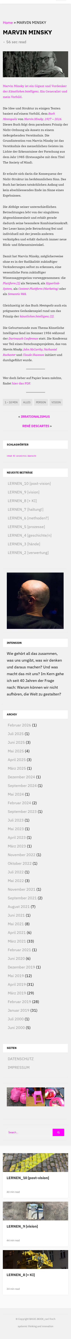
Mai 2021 (16, 923)
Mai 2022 (16, 880)
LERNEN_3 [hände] (24, 543)
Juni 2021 (16, 915)
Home (8, 22)
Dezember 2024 (21, 776)
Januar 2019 (18, 1010)
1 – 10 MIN (11, 402)
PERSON (41, 402)
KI (14, 456)
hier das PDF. (21, 383)
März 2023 (17, 846)
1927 (47, 119)
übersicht (31, 456)
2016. (58, 119)
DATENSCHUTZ (21, 1058)
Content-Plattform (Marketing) (38, 288)
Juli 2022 (16, 872)
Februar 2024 (19, 802)
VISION (56, 402)
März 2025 (17, 768)
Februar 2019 (19, 1001)
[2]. (52, 316)
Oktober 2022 (20, 863)
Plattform (9, 283)
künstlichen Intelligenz (34, 316)
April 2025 (17, 759)
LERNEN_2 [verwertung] (28, 552)
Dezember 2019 (21, 967)
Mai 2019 (16, 975)
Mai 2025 (16, 750)
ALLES (26, 402)
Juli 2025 (16, 733)
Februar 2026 (19, 725)
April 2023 (17, 837)
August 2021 (19, 906)
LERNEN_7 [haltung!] (25, 509)
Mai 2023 (16, 828)
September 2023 (22, 811)
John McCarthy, (33, 349)
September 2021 (22, 897)
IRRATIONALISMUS (35, 417)
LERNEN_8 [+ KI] (22, 500)
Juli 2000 (16, 1018)
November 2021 (21, 889)
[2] (18, 283)
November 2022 (21, 854)
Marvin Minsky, (34, 119)
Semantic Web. (17, 294)
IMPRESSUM (19, 1067)
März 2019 (17, 993)
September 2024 (22, 785)
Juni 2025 (16, 742)
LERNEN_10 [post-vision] (29, 483)
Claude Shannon (33, 355)
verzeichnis (21, 456)
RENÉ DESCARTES (35, 426)
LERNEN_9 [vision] (23, 492)
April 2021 (17, 932)
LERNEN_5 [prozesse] (26, 526)
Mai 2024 (16, 794)
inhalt (9, 456)
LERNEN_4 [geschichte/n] (29, 535)
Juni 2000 (16, 1027)
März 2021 (17, 941)
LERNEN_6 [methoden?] (28, 517)
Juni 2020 (16, 958)
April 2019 (17, 984)
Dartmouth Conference (23, 338)
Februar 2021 (19, 949)
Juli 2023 (16, 820)
